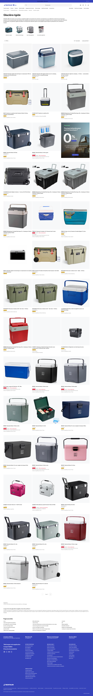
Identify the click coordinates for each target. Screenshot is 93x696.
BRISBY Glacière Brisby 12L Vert (39, 425)
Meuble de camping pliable (67, 627)
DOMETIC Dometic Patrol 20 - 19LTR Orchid (12, 504)
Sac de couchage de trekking (38, 627)
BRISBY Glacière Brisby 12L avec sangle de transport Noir (15, 465)
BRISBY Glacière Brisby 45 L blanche (40, 583)
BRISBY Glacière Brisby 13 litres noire (40, 386)
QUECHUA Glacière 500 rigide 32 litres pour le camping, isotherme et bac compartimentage (44, 74)
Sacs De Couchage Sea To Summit (39, 630)
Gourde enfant (6, 628)
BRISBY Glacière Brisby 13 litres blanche (12, 583)
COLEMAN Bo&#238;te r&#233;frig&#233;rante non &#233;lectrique (72, 309)
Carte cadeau (86, 8)
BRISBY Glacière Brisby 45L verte (39, 544)
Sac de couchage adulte (8, 625)
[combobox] (86, 40)
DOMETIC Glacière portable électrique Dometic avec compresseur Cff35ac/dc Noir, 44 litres (43, 347)
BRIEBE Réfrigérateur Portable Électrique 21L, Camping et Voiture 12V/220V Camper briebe (17, 232)
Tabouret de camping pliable (8, 630)
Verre (4, 621)
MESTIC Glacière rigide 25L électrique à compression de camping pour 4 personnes (17, 271)
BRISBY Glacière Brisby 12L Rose (68, 465)
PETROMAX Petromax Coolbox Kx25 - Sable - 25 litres (72, 270)
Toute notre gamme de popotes (9, 622)
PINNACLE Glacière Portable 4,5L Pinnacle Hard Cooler (44, 231)
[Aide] (83, 5)
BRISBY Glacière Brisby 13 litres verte (11, 425)
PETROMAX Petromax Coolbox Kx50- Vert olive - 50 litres (15, 308)
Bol (62, 622)
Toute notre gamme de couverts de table (40, 625)
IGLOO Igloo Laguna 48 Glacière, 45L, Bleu (12, 386)
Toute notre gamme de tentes (9, 627)
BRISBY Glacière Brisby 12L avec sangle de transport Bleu (73, 425)
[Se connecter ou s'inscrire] (85, 5)
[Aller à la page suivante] (50, 594)
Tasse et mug (35, 622)
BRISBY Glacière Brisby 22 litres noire (40, 465)
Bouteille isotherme (65, 625)
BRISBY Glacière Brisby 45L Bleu (10, 152)
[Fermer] (89, 1)
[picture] (17, 58)
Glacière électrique (19, 35)
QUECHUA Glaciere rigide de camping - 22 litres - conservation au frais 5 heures (75, 74)
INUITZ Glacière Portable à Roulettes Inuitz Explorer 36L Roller (45, 270)
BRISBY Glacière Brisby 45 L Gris (10, 544)
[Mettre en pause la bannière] (87, 1)
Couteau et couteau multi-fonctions (69, 628)
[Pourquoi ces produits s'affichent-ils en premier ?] (74, 40)
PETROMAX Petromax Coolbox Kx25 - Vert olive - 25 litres (44, 308)
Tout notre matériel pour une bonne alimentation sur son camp (45, 624)
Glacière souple (9, 35)
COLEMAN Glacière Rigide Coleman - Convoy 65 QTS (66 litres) (16, 192)
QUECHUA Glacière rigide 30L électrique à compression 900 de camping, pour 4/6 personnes (17, 74)
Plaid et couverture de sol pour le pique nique (41, 628)
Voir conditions (75, 154)
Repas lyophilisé (65, 624)
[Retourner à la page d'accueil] (10, 5)
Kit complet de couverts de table (9, 624)
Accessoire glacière (41, 35)
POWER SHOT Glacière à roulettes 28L (40, 113)
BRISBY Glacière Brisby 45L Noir (68, 504)
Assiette (63, 621)
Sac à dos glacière (30, 35)
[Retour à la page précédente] (42, 594)
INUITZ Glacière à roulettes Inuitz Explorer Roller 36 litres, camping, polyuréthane (15, 114)
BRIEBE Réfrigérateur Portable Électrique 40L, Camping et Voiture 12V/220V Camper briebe (46, 192)
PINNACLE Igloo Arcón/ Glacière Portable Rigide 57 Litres (73, 231)
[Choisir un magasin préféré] (80, 5)
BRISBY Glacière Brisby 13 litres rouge (69, 544)
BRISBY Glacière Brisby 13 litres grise (69, 386)
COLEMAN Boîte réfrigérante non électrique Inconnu (72, 347)
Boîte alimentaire (36, 621)
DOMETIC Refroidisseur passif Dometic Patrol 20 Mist (43, 504)
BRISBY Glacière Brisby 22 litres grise (40, 152)
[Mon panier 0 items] (88, 5)
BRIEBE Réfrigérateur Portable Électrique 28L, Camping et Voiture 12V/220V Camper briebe (75, 114)
